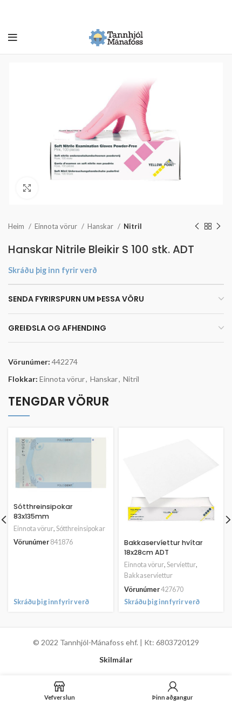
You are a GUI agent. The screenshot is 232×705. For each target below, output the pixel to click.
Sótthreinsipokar (80, 529)
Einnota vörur (57, 226)
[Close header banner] (218, 11)
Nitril (133, 226)
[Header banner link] (100, 11)
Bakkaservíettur (148, 575)
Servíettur (181, 565)
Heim (17, 226)
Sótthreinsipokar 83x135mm (43, 511)
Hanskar (101, 226)
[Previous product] (197, 226)
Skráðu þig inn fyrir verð (52, 270)
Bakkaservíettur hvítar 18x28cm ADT (163, 547)
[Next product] (218, 226)
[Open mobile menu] (13, 37)
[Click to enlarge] (27, 188)
